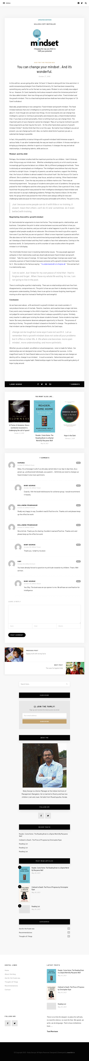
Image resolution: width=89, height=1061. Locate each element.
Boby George (16, 384)
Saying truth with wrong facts (36, 654)
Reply (78, 462)
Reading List (23, 844)
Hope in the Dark (70, 435)
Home (7, 970)
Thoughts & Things (25, 936)
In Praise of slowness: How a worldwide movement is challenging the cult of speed (19, 427)
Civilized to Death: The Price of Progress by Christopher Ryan (40, 840)
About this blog (10, 974)
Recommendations (25, 932)
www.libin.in (71, 1052)
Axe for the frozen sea (44, 62)
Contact (8, 990)
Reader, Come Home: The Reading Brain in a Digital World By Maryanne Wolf (44, 438)
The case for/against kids (54, 668)
